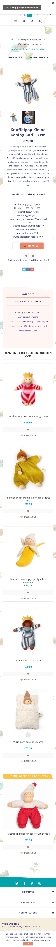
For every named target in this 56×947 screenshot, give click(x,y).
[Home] (12, 39)
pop (35, 204)
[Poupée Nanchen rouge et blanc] (28, 805)
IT (51, 14)
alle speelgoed (24, 215)
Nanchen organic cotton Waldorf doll (28, 219)
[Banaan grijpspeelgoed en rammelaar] (28, 550)
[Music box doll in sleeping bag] (28, 713)
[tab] (28, 294)
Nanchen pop (19, 204)
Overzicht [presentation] (28, 294)
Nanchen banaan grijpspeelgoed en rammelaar (28, 580)
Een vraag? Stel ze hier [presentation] (28, 301)
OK (28, 943)
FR (37, 14)
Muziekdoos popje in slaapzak (28, 741)
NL (29, 14)
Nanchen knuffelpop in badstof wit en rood (28, 833)
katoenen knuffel (24, 229)
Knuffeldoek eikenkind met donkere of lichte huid (28, 499)
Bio (32, 208)
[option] (13, 117)
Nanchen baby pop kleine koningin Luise (28, 416)
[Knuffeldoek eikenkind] (28, 469)
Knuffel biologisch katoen (25, 236)
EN (44, 14)
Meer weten (45, 940)
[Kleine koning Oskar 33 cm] (28, 632)
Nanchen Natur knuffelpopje (26, 225)
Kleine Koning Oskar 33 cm (28, 660)
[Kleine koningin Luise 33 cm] (28, 388)
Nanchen (18, 208)
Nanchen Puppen (24, 233)
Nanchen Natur (24, 211)
